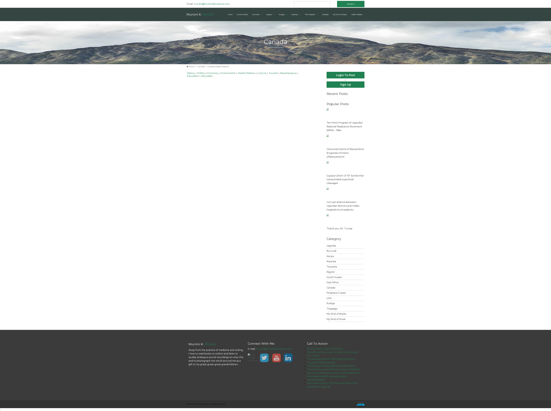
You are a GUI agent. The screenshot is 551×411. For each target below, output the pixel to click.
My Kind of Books (336, 313)
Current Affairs (242, 14)
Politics (201, 73)
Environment (228, 73)
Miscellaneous (288, 73)
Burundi (331, 251)
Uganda (331, 245)
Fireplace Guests (336, 293)
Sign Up (345, 84)
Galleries (294, 14)
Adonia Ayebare (316, 379)
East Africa (332, 282)
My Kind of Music (336, 319)
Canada (201, 66)
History (191, 73)
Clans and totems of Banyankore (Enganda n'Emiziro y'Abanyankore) (345, 153)
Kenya (330, 256)
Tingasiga (332, 308)
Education (193, 76)
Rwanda (331, 261)
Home (230, 14)
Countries (255, 14)
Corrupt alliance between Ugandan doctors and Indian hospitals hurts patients (343, 206)
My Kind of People (340, 14)
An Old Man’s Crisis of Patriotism (325, 348)
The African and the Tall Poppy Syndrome (331, 359)
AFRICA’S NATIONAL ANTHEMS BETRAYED (331, 366)
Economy (212, 73)
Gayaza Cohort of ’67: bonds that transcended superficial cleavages (345, 179)
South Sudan (334, 277)
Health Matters (356, 14)
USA (329, 298)
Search (351, 4)
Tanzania (332, 266)
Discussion (207, 76)
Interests (325, 14)
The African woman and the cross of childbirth (333, 369)
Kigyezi (269, 14)
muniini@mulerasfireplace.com (212, 4)
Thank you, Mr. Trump (339, 228)
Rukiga (281, 14)
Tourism (273, 73)
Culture (261, 73)
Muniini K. (200, 14)
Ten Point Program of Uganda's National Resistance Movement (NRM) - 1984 (345, 126)
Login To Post (345, 75)
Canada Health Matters (218, 66)
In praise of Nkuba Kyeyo (321, 362)
